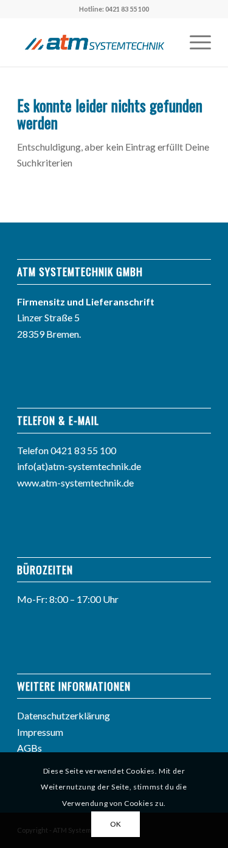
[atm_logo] (94, 42)
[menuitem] (194, 42)
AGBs (29, 748)
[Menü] (194, 42)
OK (116, 823)
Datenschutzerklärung (63, 715)
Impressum (40, 732)
